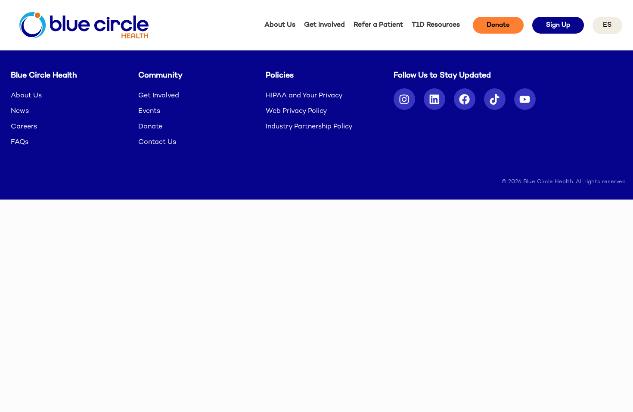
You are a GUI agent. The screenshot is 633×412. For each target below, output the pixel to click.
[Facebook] (464, 99)
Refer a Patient (378, 25)
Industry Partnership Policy (309, 127)
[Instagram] (404, 99)
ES (607, 25)
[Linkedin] (434, 99)
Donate (150, 127)
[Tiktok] (495, 99)
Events (149, 111)
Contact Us (157, 142)
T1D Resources (436, 25)
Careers (24, 127)
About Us (279, 25)
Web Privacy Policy (296, 111)
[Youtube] (525, 99)
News (20, 111)
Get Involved (324, 25)
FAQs (19, 142)
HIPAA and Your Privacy (304, 96)
